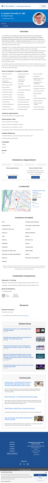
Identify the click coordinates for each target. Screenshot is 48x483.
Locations (12, 448)
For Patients (5, 25)
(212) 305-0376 (13, 177)
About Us (12, 442)
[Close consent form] (46, 472)
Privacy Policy (39, 480)
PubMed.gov (26, 315)
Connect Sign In (35, 177)
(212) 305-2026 (36, 206)
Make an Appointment (12, 453)
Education (12, 444)
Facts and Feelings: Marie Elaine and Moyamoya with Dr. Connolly (24, 421)
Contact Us (12, 451)
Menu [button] (43, 6)
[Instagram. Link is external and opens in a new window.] (28, 464)
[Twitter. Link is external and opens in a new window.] (24, 464)
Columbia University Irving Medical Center (24, 1)
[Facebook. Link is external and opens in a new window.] (20, 464)
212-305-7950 (36, 454)
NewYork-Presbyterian (24, 435)
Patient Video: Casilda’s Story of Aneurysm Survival (24, 410)
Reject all (40, 477)
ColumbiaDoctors (39, 435)
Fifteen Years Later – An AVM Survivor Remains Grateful (24, 400)
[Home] (16, 6)
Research (12, 446)
